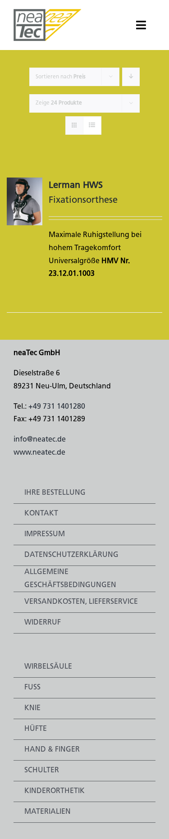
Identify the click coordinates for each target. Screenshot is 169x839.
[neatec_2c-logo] (48, 12)
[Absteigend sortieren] (131, 77)
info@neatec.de (40, 439)
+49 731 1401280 (56, 406)
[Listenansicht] (92, 125)
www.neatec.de (39, 452)
